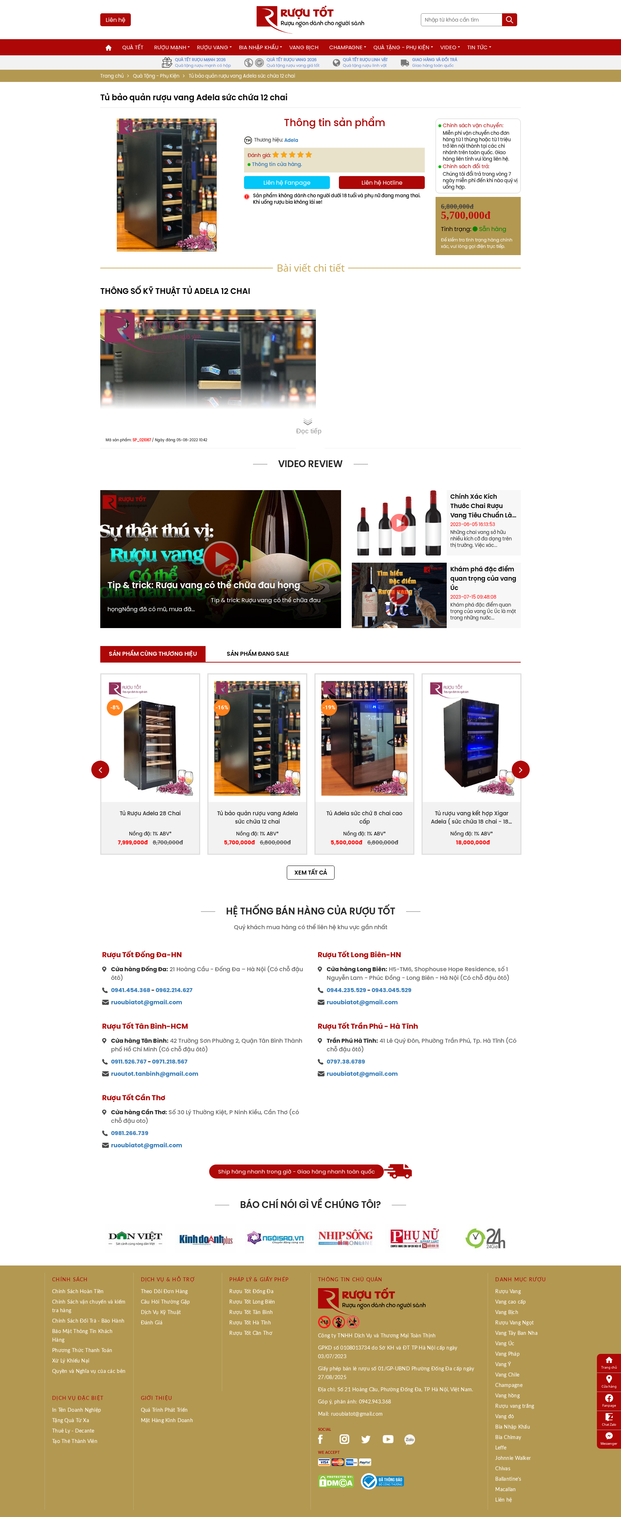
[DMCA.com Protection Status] (336, 1480)
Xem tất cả (310, 872)
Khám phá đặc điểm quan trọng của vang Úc (483, 578)
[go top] (610, 1501)
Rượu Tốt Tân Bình (251, 1312)
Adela (291, 140)
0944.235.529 (346, 990)
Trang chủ (112, 76)
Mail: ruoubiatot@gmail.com (350, 1414)
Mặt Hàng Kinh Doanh (167, 1420)
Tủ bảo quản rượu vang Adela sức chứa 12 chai (257, 817)
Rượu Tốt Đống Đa (251, 1291)
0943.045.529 (391, 990)
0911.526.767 (129, 1061)
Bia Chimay (508, 1437)
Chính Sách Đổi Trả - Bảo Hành (88, 1321)
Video (448, 47)
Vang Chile (507, 1375)
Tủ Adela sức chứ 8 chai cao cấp (364, 817)
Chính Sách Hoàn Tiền (78, 1291)
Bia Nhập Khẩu (259, 47)
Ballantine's (508, 1479)
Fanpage (609, 1405)
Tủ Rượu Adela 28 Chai (150, 813)
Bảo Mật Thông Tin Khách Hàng (82, 1336)
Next (521, 770)
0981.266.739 (129, 1133)
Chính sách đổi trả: (466, 166)
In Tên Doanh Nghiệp (76, 1410)
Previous (100, 770)
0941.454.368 (130, 990)
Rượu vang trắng (514, 1406)
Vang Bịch (303, 47)
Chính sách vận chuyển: (473, 125)
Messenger (609, 1443)
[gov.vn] (382, 1480)
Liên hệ (115, 19)
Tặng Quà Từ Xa (70, 1420)
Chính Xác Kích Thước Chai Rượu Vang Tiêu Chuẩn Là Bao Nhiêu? (481, 506)
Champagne (346, 47)
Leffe (500, 1448)
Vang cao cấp (510, 1302)
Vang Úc (504, 1343)
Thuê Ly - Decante (73, 1431)
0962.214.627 (174, 990)
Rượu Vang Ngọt (514, 1322)
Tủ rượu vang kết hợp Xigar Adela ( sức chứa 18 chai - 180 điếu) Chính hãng (471, 817)
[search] (509, 19)
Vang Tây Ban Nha (516, 1333)
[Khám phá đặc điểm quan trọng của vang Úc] (399, 594)
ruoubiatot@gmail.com (146, 1002)
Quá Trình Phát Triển (164, 1410)
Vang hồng (507, 1395)
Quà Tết (132, 47)
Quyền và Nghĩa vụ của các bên (88, 1371)
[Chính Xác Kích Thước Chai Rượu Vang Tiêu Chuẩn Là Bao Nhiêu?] (399, 522)
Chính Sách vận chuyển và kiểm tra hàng (88, 1306)
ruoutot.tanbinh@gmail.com (154, 1073)
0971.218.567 (170, 1061)
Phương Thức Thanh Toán (82, 1350)
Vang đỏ (504, 1416)
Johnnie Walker (513, 1458)
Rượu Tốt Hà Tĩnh (250, 1322)
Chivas (502, 1468)
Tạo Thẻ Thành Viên (74, 1441)
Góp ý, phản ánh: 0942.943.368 (354, 1402)
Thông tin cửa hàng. (277, 164)
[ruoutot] (310, 19)
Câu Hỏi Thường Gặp (165, 1302)
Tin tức (477, 47)
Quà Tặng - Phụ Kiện (401, 47)
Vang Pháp (507, 1354)
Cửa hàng (609, 1386)
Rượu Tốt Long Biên (252, 1302)
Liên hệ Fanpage (286, 182)
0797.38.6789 (346, 1061)
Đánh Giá (151, 1322)
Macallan (505, 1489)
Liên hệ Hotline (382, 182)
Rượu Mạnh (170, 47)
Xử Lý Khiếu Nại (70, 1361)
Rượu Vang (212, 47)
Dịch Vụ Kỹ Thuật (161, 1312)
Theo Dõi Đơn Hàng (164, 1291)
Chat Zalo (609, 1424)
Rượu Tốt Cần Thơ (250, 1333)
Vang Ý (503, 1364)
